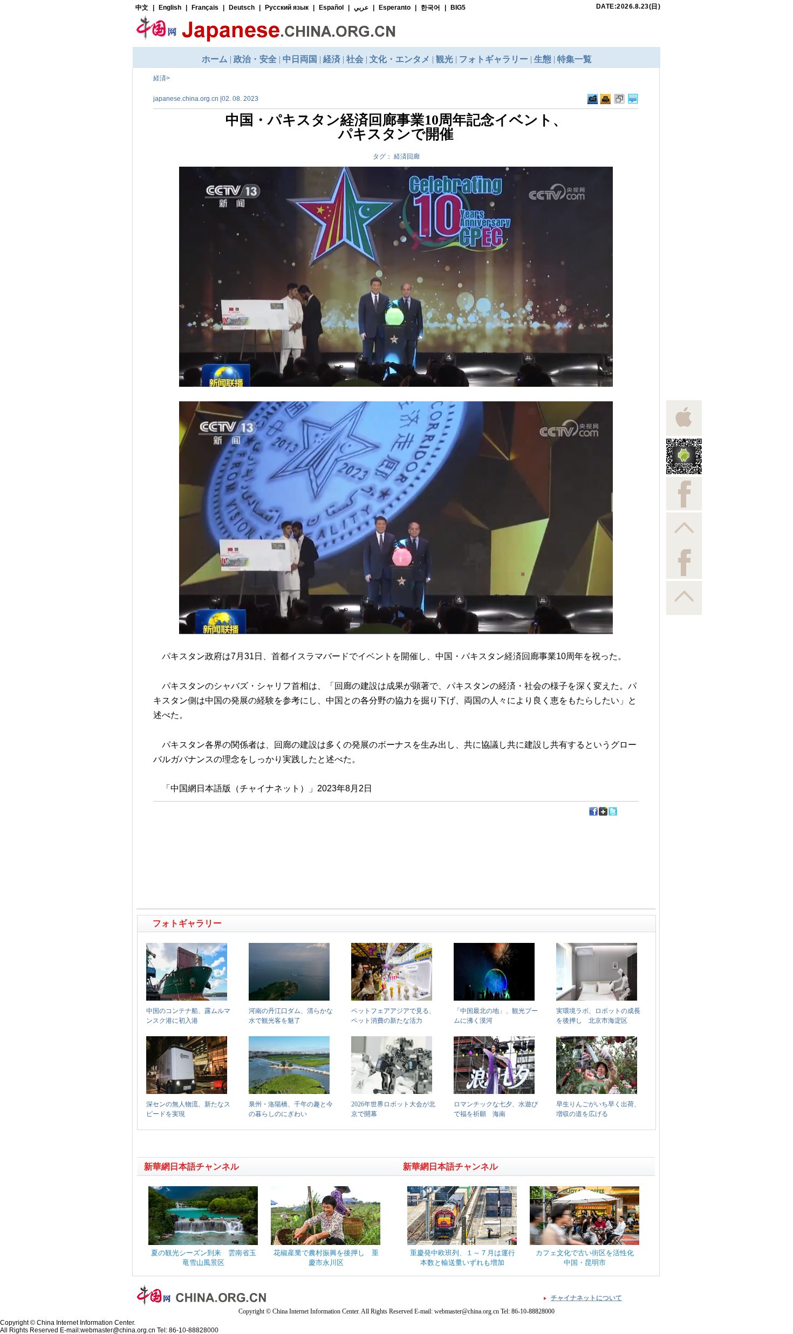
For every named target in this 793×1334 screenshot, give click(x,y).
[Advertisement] (267, 841)
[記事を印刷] (605, 102)
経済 (159, 78)
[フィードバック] (592, 102)
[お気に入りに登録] (619, 102)
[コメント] (633, 102)
